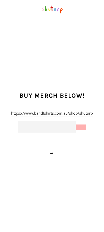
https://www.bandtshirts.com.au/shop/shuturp (52, 113)
